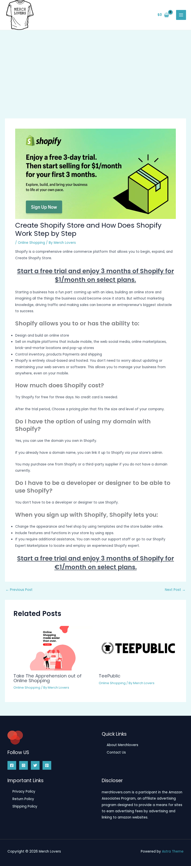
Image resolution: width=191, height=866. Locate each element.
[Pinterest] (47, 765)
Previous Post (19, 590)
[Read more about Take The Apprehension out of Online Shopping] (52, 648)
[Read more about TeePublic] (138, 648)
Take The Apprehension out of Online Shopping (47, 678)
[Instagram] (23, 765)
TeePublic (109, 676)
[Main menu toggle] (181, 15)
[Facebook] (11, 765)
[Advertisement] (95, 67)
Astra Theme (173, 851)
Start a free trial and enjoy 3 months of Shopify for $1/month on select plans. (95, 275)
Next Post (175, 590)
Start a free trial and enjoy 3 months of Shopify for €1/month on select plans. (95, 562)
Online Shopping (31, 242)
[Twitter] (35, 765)
